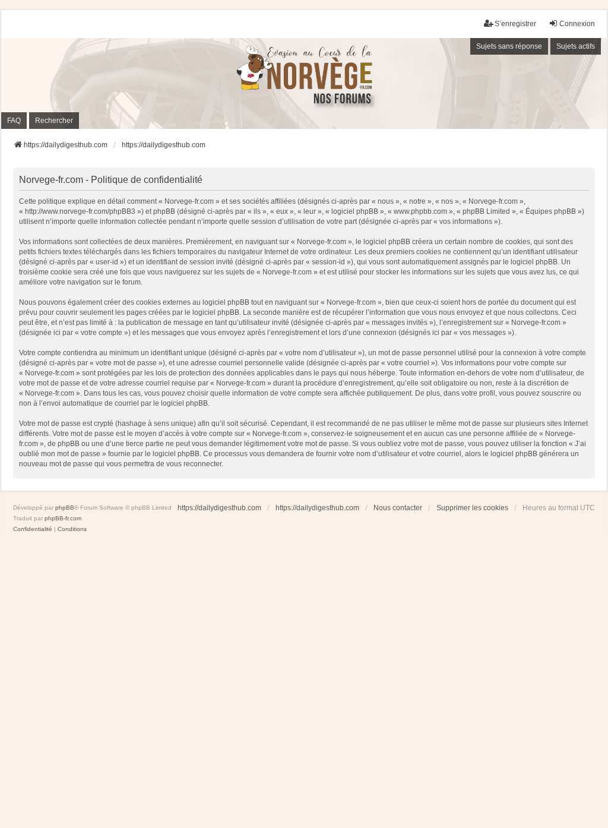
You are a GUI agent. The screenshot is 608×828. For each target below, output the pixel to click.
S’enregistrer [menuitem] (515, 24)
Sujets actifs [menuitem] (575, 46)
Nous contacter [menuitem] (397, 508)
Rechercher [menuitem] (54, 120)
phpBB (64, 507)
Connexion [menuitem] (577, 24)
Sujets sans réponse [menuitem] (509, 46)
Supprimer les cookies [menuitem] (472, 508)
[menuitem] (32, 529)
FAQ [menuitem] (14, 120)
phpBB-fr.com (63, 518)
